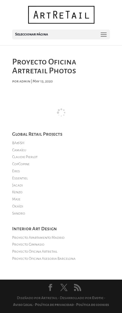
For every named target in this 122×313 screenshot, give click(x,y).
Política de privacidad (54, 305)
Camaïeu (19, 150)
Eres (16, 171)
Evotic (97, 298)
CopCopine (21, 164)
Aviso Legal (23, 305)
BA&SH (18, 143)
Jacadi (17, 185)
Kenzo (17, 192)
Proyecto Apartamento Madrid (38, 238)
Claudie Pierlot (25, 157)
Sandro (18, 213)
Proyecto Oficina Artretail (34, 251)
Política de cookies (92, 305)
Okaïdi (17, 206)
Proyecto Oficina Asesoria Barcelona (44, 259)
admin (24, 81)
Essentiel (20, 178)
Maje (16, 199)
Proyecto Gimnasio (28, 244)
